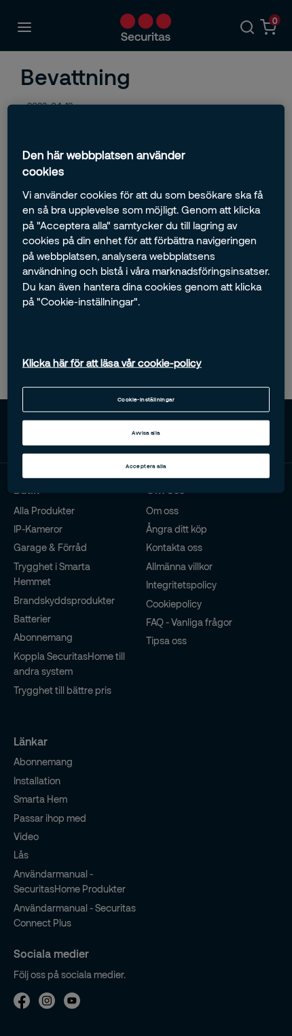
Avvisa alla (146, 432)
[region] (146, 299)
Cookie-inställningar (146, 398)
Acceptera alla (146, 465)
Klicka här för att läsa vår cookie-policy (112, 362)
